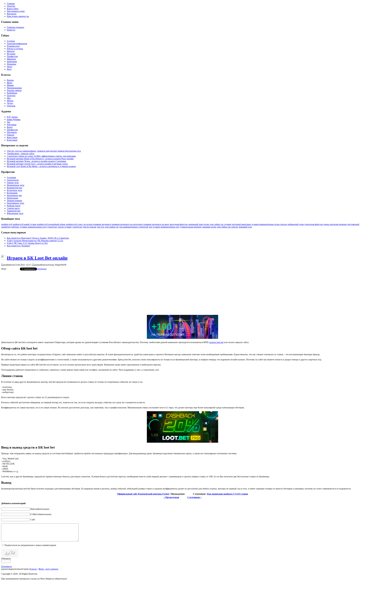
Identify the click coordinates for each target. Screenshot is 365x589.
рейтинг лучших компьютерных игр (29, 227)
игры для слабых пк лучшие (217, 224)
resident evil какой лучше (24, 224)
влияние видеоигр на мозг (156, 224)
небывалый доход (296, 224)
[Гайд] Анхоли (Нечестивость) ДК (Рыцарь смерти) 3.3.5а (35, 240)
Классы (33, 569)
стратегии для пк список (84, 227)
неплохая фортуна (314, 224)
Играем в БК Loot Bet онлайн (37, 257)
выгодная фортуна (179, 224)
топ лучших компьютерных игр (164, 227)
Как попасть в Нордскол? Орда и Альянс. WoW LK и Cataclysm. (38, 238)
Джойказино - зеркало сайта (20, 153)
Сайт (32, 519)
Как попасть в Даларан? (18, 245)
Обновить (6, 558)
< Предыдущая (171, 497)
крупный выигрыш (241, 224)
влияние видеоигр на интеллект (127, 224)
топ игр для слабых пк (108, 227)
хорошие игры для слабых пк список (220, 227)
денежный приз (195, 224)
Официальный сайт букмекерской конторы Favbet (143, 494)
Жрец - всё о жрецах (48, 569)
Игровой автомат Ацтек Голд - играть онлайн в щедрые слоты (37, 164)
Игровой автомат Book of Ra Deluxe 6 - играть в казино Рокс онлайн (40, 158)
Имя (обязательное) (39, 509)
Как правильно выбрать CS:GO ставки (227, 494)
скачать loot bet (216, 342)
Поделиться (40, 269)
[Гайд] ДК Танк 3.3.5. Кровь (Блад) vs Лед (27, 243)
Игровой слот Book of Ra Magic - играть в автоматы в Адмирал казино (41, 166)
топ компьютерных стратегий (133, 227)
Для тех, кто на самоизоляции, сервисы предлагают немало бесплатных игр (44, 151)
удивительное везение (191, 227)
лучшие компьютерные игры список (269, 224)
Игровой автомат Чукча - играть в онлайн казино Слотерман (36, 161)
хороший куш (245, 227)
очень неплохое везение (335, 224)
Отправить (6, 566)
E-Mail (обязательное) (40, 514)
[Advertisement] (182, 293)
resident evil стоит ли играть (79, 224)
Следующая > (194, 497)
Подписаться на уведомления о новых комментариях (30, 545)
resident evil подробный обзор (51, 224)
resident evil (6, 224)
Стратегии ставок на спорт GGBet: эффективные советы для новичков (41, 156)
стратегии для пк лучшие (59, 227)
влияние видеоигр (102, 224)
